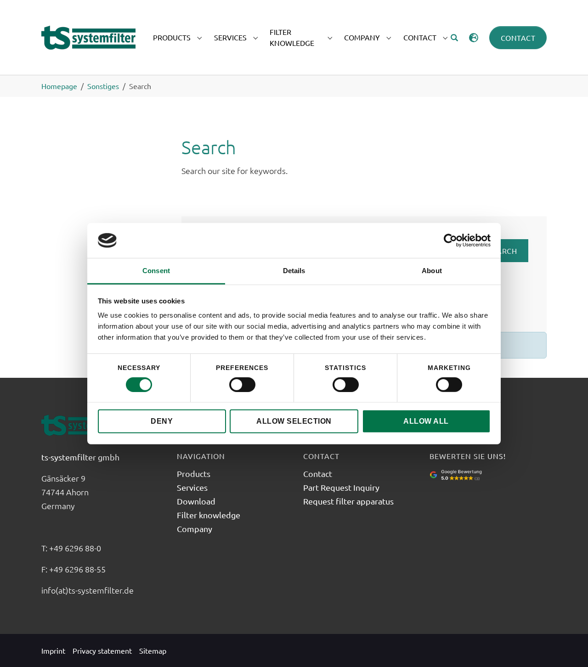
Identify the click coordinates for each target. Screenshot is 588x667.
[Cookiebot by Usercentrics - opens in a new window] (450, 240)
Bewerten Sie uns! (468, 455)
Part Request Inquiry (341, 487)
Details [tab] (294, 271)
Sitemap (152, 650)
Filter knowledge (208, 515)
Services (192, 487)
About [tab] (432, 271)
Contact (518, 37)
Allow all (426, 421)
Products (193, 473)
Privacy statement (102, 650)
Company (194, 528)
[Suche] (454, 37)
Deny (162, 421)
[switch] (242, 384)
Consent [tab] (156, 271)
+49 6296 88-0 (76, 548)
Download (196, 501)
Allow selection (294, 421)
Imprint (53, 650)
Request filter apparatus (348, 501)
